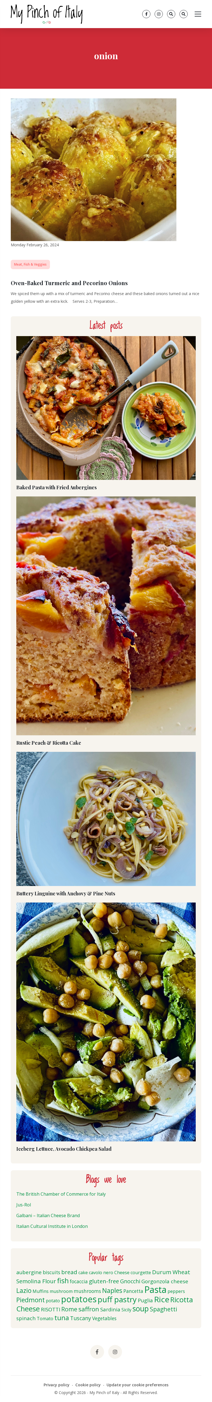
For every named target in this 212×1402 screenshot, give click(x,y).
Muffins (41, 1291)
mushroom (61, 1291)
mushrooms (87, 1291)
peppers (176, 1291)
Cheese (121, 1272)
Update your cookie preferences (137, 1384)
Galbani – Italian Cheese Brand (48, 1215)
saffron (88, 1309)
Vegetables (104, 1318)
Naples (112, 1290)
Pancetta (133, 1291)
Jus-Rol (23, 1205)
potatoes (79, 1299)
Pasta (155, 1289)
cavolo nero (101, 1272)
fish (63, 1280)
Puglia (145, 1300)
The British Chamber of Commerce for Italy (61, 1194)
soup (140, 1309)
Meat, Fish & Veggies (30, 264)
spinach (26, 1318)
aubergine (29, 1272)
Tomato (45, 1318)
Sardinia (110, 1309)
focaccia (79, 1281)
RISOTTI (50, 1309)
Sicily (126, 1310)
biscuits (51, 1272)
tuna (61, 1317)
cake (83, 1272)
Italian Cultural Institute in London (52, 1226)
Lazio (23, 1290)
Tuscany (80, 1318)
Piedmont (30, 1299)
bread (69, 1272)
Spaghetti (163, 1309)
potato (53, 1301)
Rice (161, 1299)
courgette (141, 1272)
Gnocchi (130, 1281)
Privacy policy (57, 1384)
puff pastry (117, 1299)
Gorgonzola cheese (164, 1281)
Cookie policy (88, 1384)
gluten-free (104, 1281)
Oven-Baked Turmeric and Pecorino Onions (69, 283)
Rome (69, 1309)
